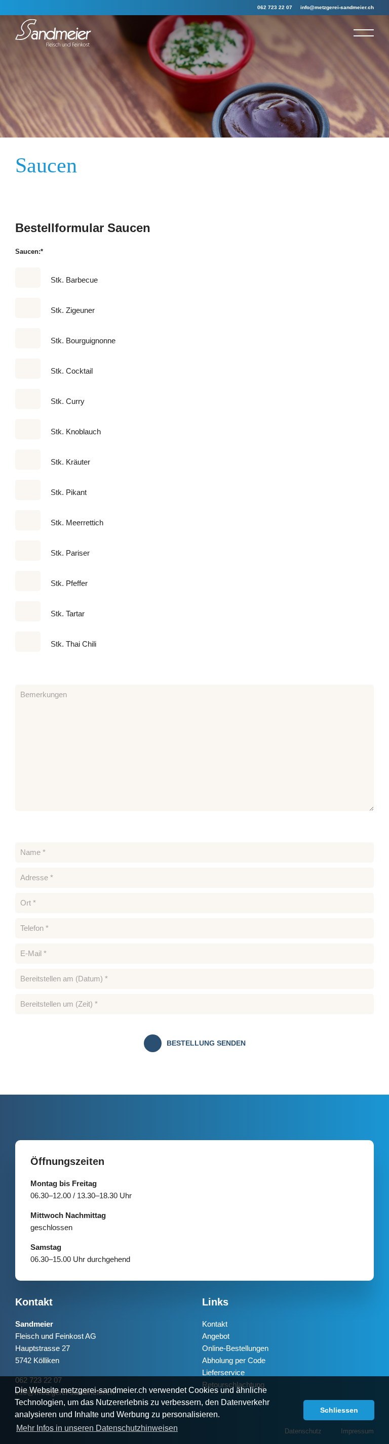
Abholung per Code (233, 1360)
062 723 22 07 (274, 7)
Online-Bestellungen (235, 1348)
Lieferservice (223, 1372)
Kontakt (214, 1324)
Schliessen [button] (339, 1410)
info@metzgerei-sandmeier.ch (337, 7)
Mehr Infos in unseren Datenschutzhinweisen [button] (97, 1428)
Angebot (215, 1336)
